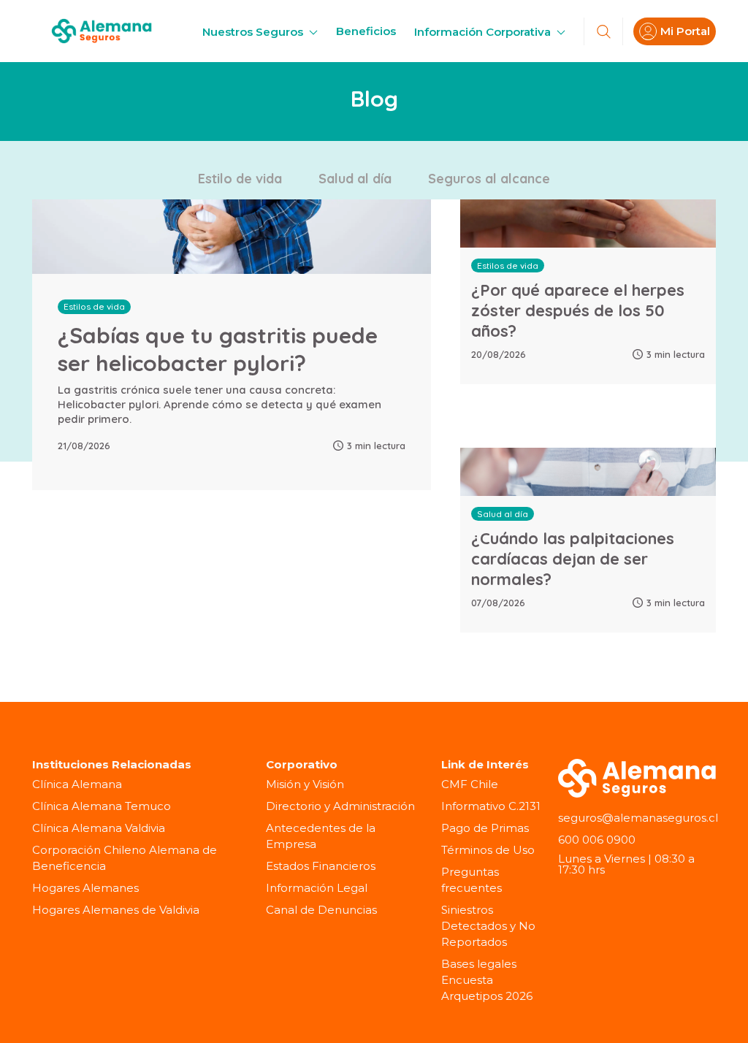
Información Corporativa (484, 32)
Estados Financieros (320, 866)
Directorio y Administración (340, 806)
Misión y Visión (305, 784)
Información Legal (316, 888)
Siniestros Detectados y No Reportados (488, 926)
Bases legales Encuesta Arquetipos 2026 (487, 980)
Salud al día (355, 178)
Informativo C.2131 (491, 806)
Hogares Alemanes (85, 888)
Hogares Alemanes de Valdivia (115, 910)
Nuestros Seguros (254, 32)
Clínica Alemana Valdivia (98, 828)
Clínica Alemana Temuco (101, 806)
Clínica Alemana (77, 784)
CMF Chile (469, 784)
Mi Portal (685, 31)
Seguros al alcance (489, 178)
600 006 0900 (597, 840)
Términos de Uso (488, 850)
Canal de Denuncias (321, 910)
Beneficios (366, 31)
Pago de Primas (485, 828)
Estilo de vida (240, 178)
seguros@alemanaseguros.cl (638, 818)
